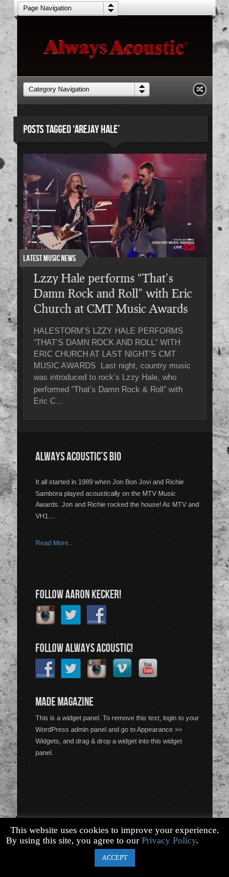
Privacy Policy (169, 840)
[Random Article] (199, 93)
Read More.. (53, 542)
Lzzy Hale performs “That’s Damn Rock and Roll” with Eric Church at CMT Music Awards (113, 293)
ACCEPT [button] (115, 857)
